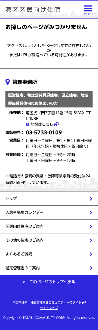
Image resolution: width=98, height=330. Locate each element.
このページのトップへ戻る (52, 282)
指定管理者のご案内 (22, 268)
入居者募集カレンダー (24, 212)
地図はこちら (41, 124)
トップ (11, 199)
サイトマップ (49, 307)
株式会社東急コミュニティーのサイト (55, 302)
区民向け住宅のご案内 (24, 226)
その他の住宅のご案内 (24, 240)
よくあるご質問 (18, 254)
